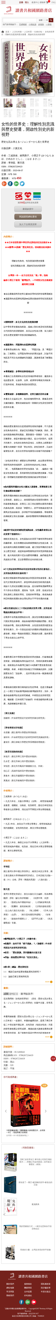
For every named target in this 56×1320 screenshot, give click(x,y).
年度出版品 (45, 1292)
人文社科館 (17, 32)
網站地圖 (10, 1288)
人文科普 (28, 32)
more (47, 982)
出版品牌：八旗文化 (11, 148)
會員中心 (35, 2)
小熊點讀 (32, 24)
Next (45, 1111)
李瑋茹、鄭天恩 (16, 162)
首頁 (7, 32)
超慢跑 (41, 24)
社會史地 (38, 32)
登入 (27, 2)
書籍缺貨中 (28, 209)
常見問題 (10, 1292)
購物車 (43, 2)
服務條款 (28, 1284)
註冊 (21, 2)
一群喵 (49, 24)
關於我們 (10, 1284)
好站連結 (28, 1295)
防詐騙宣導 (45, 1288)
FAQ (53, 2)
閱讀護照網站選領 (28, 217)
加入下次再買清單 (28, 224)
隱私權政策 (45, 1284)
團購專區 (28, 1288)
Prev (6, 1111)
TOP (53, 1059)
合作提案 (28, 1292)
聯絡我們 (10, 1295)
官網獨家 (23, 24)
